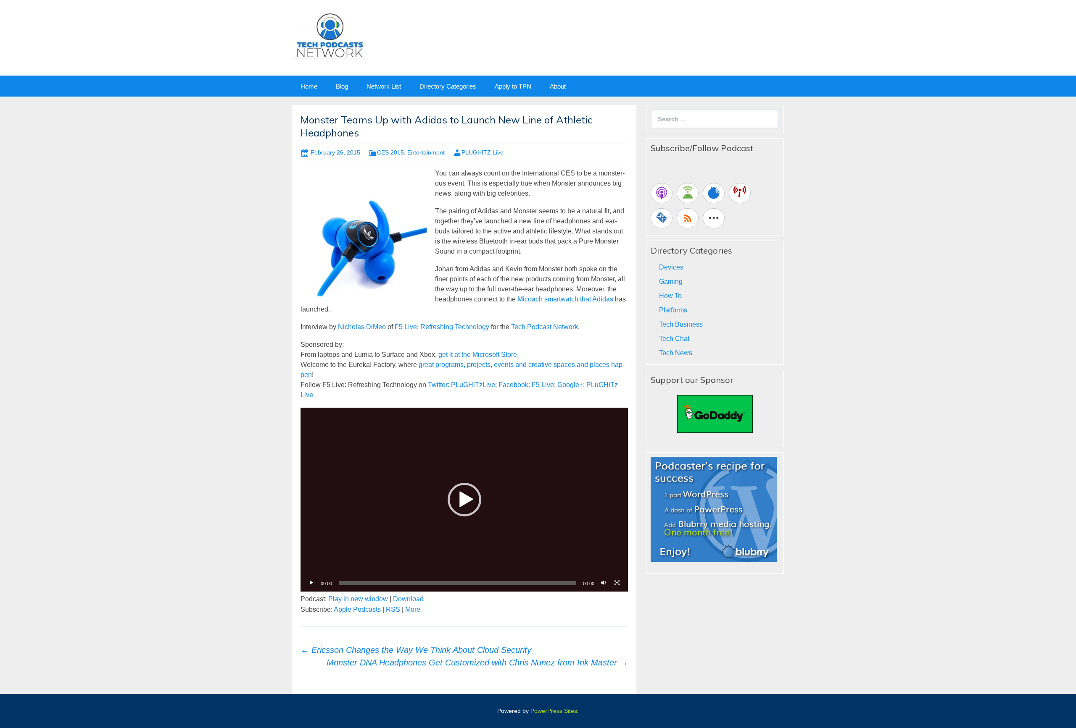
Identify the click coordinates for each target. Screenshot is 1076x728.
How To (670, 295)
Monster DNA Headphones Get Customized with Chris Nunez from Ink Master (477, 662)
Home (309, 86)
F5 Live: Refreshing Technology (442, 326)
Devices (671, 267)
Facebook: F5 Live (526, 384)
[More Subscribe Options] (714, 218)
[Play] (311, 583)
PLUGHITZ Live (483, 152)
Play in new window (358, 598)
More (412, 609)
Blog (342, 86)
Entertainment (426, 152)
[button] (464, 499)
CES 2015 (390, 152)
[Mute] (603, 583)
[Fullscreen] (617, 583)
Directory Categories (447, 86)
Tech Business (681, 324)
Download (408, 598)
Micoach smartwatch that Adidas (565, 299)
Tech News (675, 352)
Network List (384, 86)
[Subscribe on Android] (688, 193)
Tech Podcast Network (544, 326)
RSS (393, 609)
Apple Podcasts (357, 609)
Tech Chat (674, 338)
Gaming (671, 281)
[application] (464, 500)
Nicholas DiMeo (362, 326)
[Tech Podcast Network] (329, 35)
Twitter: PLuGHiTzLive (461, 384)
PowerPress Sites (553, 710)
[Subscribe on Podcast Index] (740, 193)
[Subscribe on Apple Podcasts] (661, 193)
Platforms (673, 310)
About (558, 86)
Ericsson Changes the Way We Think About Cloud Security (416, 650)
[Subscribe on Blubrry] (714, 193)
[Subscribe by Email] (661, 218)
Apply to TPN (513, 86)
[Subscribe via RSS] (688, 218)
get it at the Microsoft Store (477, 354)
